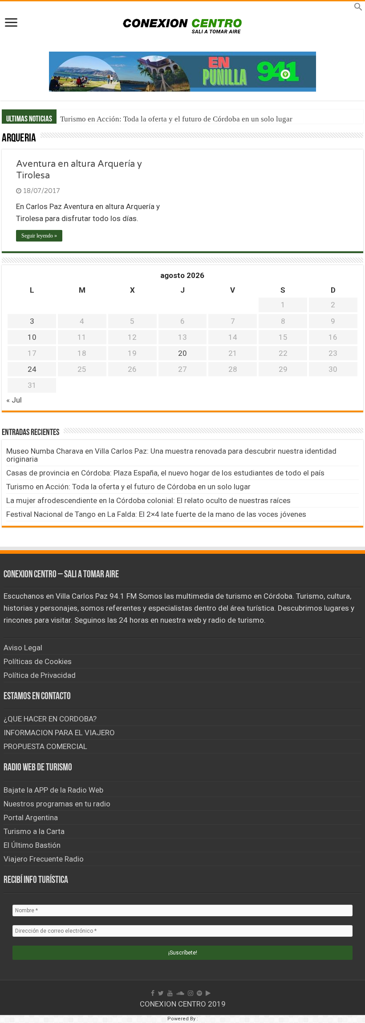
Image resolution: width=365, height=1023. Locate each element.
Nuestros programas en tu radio (57, 803)
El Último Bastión (32, 845)
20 (182, 353)
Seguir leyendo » (39, 236)
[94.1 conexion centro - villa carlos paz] (182, 70)
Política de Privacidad (40, 675)
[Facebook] (152, 993)
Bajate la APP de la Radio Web (53, 789)
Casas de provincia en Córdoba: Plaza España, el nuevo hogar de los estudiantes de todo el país (165, 472)
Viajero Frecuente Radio (44, 858)
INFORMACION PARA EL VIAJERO (59, 732)
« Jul (14, 399)
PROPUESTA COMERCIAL (45, 746)
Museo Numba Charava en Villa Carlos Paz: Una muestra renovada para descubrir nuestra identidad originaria (171, 455)
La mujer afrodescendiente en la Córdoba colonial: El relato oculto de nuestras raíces (148, 500)
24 (32, 369)
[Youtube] (170, 993)
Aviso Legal (23, 647)
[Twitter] (161, 993)
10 (32, 337)
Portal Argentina (31, 817)
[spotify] (199, 993)
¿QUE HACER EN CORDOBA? (50, 718)
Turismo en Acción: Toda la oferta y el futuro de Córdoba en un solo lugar (176, 119)
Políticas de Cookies (38, 661)
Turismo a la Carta (34, 831)
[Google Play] (208, 993)
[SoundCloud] (180, 993)
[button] (358, 8)
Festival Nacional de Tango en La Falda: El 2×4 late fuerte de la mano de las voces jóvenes (156, 514)
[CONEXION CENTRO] (182, 25)
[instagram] (190, 993)
